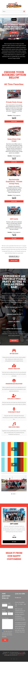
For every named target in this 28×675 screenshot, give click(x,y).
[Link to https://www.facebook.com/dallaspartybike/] (10, 36)
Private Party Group (14, 102)
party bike (21, 652)
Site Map (22, 655)
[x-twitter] (15, 36)
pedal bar (8, 653)
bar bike (18, 655)
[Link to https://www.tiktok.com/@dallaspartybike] (17, 36)
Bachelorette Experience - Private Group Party (14, 181)
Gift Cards (14, 219)
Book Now (14, 121)
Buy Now (14, 238)
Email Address (9, 604)
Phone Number (4, 610)
